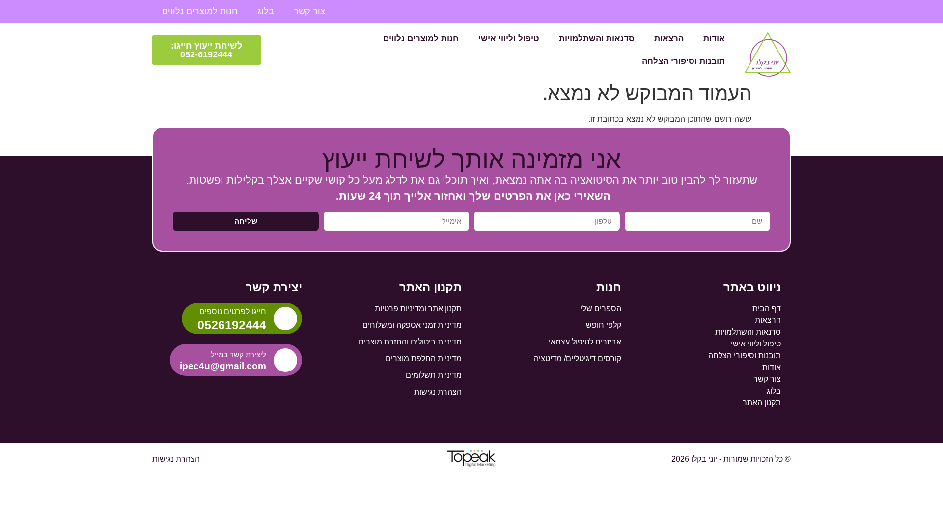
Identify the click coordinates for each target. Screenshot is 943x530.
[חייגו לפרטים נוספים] (285, 318)
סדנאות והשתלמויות (597, 38)
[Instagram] (746, 11)
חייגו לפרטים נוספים (232, 311)
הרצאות (669, 38)
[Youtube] (765, 11)
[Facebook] (783, 11)
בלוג (265, 11)
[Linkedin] (728, 11)
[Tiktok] (710, 11)
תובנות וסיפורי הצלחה (683, 61)
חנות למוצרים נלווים (200, 11)
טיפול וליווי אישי (508, 38)
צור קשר (309, 11)
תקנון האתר (762, 402)
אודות (714, 38)
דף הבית (766, 308)
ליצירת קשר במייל (238, 354)
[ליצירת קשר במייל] (285, 360)
